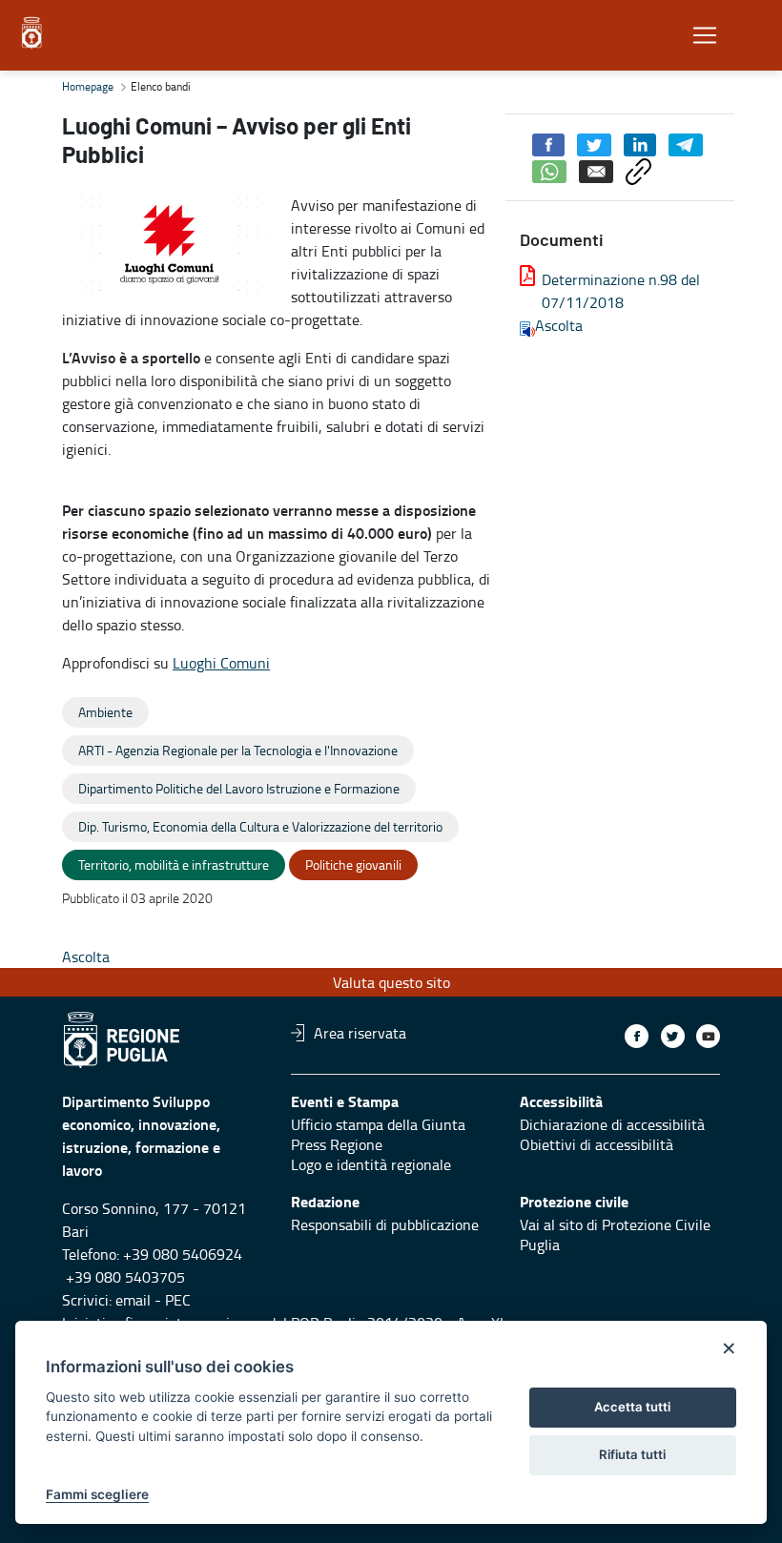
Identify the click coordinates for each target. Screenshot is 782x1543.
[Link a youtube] (708, 1036)
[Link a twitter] (673, 1036)
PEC (178, 1299)
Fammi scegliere (97, 1494)
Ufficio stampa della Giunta (378, 1124)
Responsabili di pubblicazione (385, 1224)
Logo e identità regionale (371, 1164)
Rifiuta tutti (632, 1454)
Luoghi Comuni (221, 662)
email (133, 1299)
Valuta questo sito (391, 982)
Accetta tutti (632, 1406)
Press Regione (336, 1144)
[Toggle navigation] (704, 36)
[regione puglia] (33, 33)
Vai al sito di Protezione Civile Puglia (615, 1234)
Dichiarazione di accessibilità (612, 1124)
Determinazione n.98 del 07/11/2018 (621, 291)
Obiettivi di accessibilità (596, 1144)
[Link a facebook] (636, 1036)
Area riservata (360, 1032)
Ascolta (559, 325)
